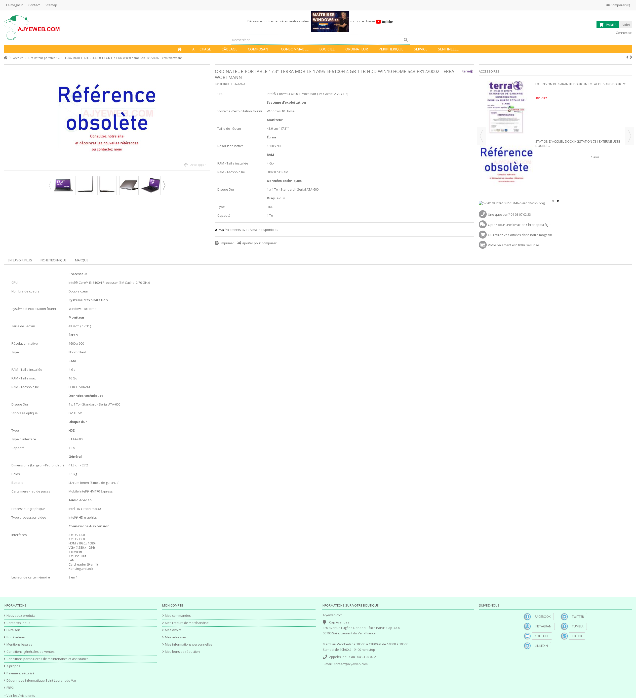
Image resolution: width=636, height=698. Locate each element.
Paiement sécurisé (20, 673)
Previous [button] (49, 185)
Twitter (578, 617)
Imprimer (227, 243)
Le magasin (14, 5)
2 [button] (558, 201)
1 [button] (553, 201)
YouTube (542, 636)
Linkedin (541, 646)
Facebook (543, 617)
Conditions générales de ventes (30, 652)
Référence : (223, 83)
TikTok (577, 636)
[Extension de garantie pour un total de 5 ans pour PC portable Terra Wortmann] (506, 107)
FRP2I (10, 688)
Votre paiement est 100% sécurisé (513, 245)
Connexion (623, 32)
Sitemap (51, 5)
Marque (81, 260)
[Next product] (631, 57)
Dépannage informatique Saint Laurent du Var (41, 680)
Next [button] (163, 185)
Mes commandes (178, 616)
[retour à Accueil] (5, 58)
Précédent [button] (6, 117)
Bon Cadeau (15, 637)
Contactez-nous (18, 623)
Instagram (543, 626)
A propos (13, 666)
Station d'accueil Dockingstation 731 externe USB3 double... (578, 143)
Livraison (13, 630)
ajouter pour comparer (259, 243)
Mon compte (172, 605)
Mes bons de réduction (182, 652)
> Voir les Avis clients (19, 695)
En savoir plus (20, 260)
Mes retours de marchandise (187, 623)
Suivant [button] (207, 117)
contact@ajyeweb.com (351, 664)
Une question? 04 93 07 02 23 (509, 214)
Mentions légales (19, 644)
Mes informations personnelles (188, 644)
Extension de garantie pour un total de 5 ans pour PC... (581, 84)
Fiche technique (53, 260)
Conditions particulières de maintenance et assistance (47, 659)
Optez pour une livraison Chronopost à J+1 (520, 224)
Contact (34, 5)
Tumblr (578, 626)
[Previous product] (627, 57)
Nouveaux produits (21, 616)
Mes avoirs (173, 630)
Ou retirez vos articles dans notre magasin (520, 235)
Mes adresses (176, 637)
